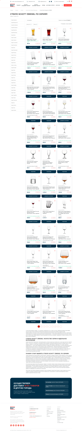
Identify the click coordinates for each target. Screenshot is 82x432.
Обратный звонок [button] (32, 410)
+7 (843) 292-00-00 (33, 408)
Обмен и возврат (50, 413)
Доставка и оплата (50, 5)
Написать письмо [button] (32, 413)
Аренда (43, 5)
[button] (62, 5)
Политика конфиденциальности (61, 430)
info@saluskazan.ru (32, 412)
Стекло (22, 10)
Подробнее (49, 96)
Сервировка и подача (61, 419)
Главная (11, 10)
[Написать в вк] (16, 426)
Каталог (16, 10)
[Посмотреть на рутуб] (23, 426)
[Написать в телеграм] (13, 426)
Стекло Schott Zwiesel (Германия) (31, 10)
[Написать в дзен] (18, 426)
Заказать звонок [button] (68, 5)
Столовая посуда (60, 422)
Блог (47, 414)
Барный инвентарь (60, 410)
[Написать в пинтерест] (21, 426)
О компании (49, 408)
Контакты (58, 5)
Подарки (18, 5)
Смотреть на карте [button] (32, 417)
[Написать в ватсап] (11, 426)
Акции (48, 410)
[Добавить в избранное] (39, 29)
